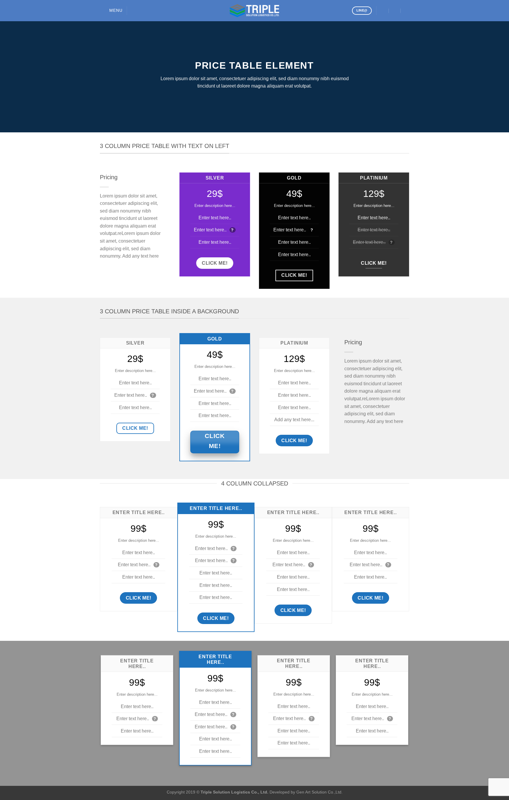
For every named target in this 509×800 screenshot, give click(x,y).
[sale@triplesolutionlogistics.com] (383, 10)
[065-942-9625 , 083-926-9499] (406, 10)
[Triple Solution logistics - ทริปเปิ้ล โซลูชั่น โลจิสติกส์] (254, 10)
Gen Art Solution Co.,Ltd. (319, 792)
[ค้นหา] (133, 11)
